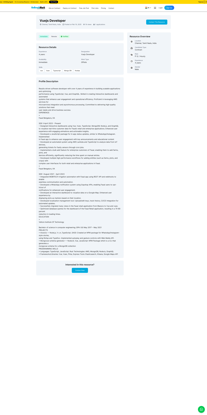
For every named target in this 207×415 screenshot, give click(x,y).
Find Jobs (95, 8)
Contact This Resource (157, 22)
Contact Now (80, 270)
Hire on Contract (54, 8)
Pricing (103, 8)
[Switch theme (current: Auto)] (155, 8)
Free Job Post (84, 8)
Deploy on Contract (70, 8)
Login (161, 8)
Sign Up (169, 8)
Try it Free (53, 2)
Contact (111, 8)
